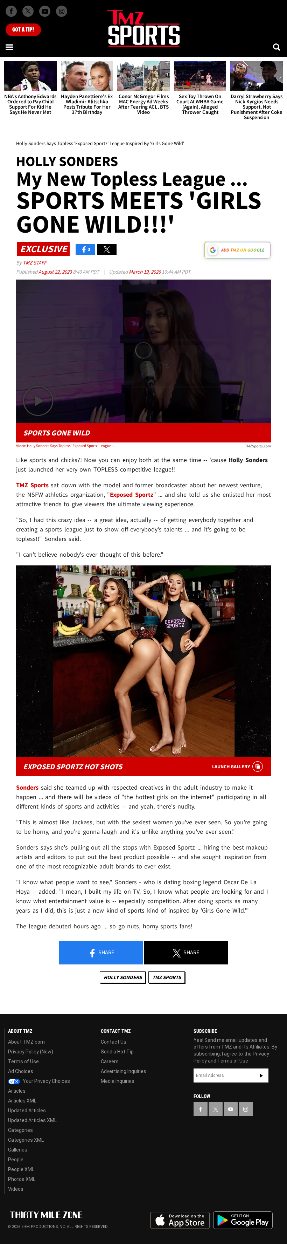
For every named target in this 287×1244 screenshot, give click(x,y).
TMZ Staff (34, 262)
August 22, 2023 (55, 271)
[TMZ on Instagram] (61, 11)
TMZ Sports (32, 485)
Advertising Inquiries (123, 1071)
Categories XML (26, 1140)
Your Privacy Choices (46, 1081)
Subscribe (261, 1075)
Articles (17, 1091)
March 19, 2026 (145, 271)
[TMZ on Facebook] (11, 11)
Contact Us (113, 1042)
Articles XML (22, 1101)
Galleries (17, 1150)
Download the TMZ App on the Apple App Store (180, 1220)
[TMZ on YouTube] (231, 1109)
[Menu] (10, 47)
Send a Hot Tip (117, 1051)
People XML (21, 1169)
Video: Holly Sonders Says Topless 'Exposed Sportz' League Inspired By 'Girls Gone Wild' (67, 445)
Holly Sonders (123, 977)
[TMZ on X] (28, 11)
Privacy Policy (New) (30, 1051)
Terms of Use (23, 1061)
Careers (110, 1061)
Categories (20, 1130)
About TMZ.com (26, 1042)
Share (105, 952)
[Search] (277, 47)
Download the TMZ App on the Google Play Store (243, 1220)
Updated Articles (27, 1110)
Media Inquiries (117, 1081)
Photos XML (21, 1179)
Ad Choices (20, 1071)
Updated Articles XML (32, 1120)
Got (23, 29)
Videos (15, 1189)
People (15, 1159)
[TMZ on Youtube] (44, 11)
